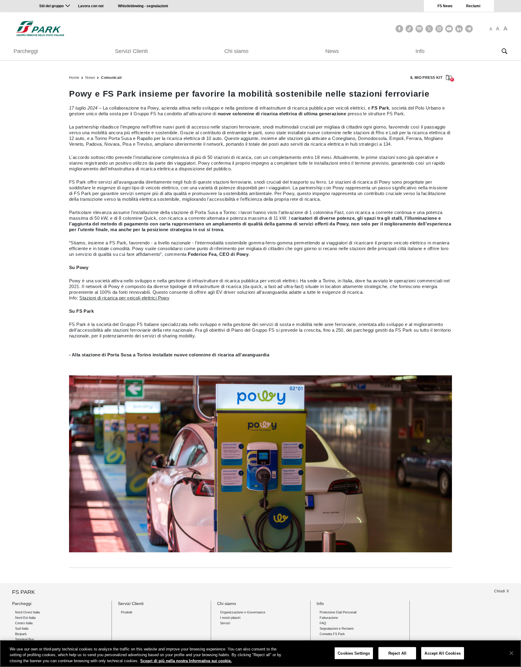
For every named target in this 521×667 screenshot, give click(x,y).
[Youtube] (449, 29)
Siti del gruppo (51, 6)
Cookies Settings (354, 653)
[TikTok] (409, 29)
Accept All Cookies (442, 653)
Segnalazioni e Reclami (336, 628)
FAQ (323, 623)
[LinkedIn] (459, 29)
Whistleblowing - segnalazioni (143, 6)
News (332, 51)
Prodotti (126, 612)
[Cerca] (504, 51)
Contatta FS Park (332, 634)
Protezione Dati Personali (338, 612)
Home (74, 78)
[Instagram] (439, 29)
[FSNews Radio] (399, 29)
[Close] (511, 653)
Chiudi (499, 591)
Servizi (225, 623)
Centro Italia (24, 623)
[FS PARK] (40, 28)
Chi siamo (236, 51)
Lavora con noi (91, 6)
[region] (260, 653)
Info (420, 51)
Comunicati (111, 78)
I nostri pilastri (230, 617)
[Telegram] (469, 29)
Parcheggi (26, 51)
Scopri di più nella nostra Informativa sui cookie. (186, 661)
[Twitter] (429, 29)
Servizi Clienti (131, 51)
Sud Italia (21, 628)
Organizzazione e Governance (242, 612)
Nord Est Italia (25, 617)
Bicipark (21, 634)
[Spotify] (419, 29)
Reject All (397, 653)
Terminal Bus (24, 639)
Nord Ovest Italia (27, 612)
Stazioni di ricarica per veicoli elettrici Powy (124, 297)
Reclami (473, 6)
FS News (445, 6)
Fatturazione (329, 617)
